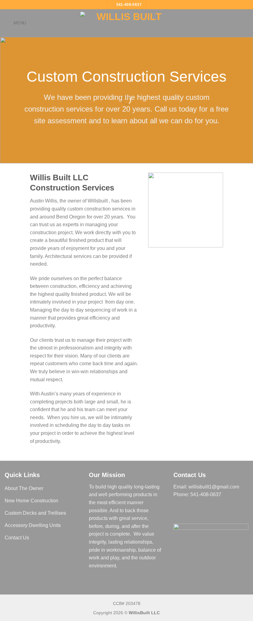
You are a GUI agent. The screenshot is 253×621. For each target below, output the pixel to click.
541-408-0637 (205, 494)
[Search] (245, 23)
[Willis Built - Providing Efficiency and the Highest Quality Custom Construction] (126, 23)
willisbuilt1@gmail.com (214, 486)
